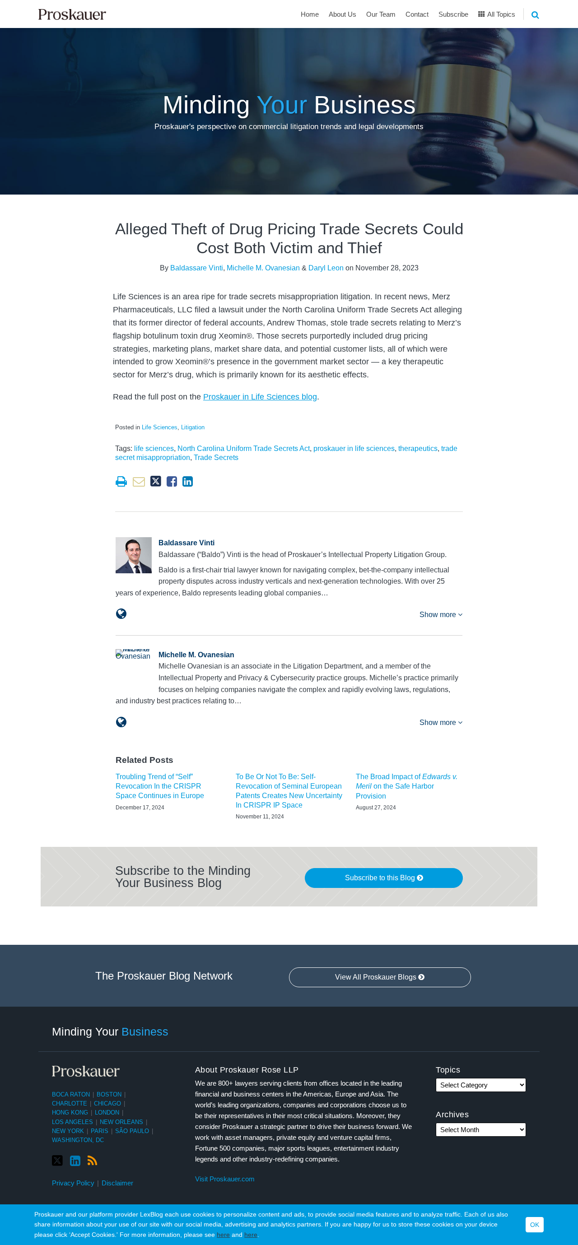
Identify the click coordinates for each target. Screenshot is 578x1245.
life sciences (154, 448)
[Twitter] (57, 1160)
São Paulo (132, 1131)
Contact (417, 14)
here (223, 1234)
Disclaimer (117, 1183)
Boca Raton (71, 1094)
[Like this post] (172, 481)
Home (310, 14)
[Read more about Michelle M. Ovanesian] (121, 722)
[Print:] (121, 481)
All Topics (500, 14)
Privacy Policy (73, 1183)
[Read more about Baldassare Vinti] (121, 614)
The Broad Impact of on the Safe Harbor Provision (406, 786)
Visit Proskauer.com (225, 1179)
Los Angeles (72, 1122)
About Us (342, 14)
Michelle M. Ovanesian (263, 268)
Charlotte (69, 1103)
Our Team (381, 14)
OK (534, 1224)
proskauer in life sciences (354, 448)
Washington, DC (78, 1140)
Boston (109, 1094)
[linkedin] (75, 1161)
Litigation (193, 427)
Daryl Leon (326, 268)
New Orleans (121, 1122)
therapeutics (418, 448)
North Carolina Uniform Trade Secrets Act (243, 448)
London (107, 1112)
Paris (99, 1131)
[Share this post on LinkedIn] (187, 481)
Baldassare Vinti (196, 268)
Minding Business (289, 105)
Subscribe (453, 14)
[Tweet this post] (155, 481)
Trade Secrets (216, 457)
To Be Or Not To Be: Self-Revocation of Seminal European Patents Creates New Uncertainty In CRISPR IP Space (289, 790)
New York (68, 1131)
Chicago (107, 1103)
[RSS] (92, 1161)
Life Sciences (159, 427)
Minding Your (110, 1031)
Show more (439, 614)
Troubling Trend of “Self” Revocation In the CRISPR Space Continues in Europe (160, 786)
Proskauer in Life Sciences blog (260, 396)
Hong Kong (70, 1112)
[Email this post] (139, 481)
